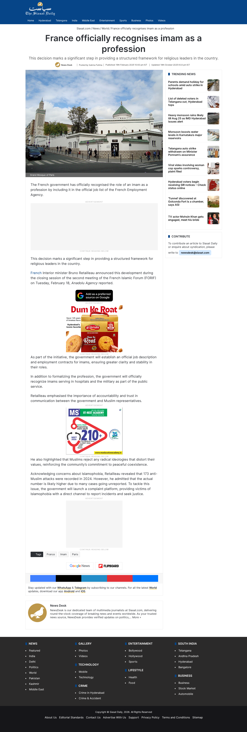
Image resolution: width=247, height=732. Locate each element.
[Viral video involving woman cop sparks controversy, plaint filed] (213, 168)
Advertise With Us (114, 717)
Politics (33, 667)
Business (136, 20)
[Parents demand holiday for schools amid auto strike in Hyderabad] (213, 85)
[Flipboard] (108, 566)
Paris (75, 554)
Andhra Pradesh (188, 656)
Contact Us (93, 717)
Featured (34, 650)
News (96, 28)
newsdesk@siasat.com (195, 252)
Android (69, 591)
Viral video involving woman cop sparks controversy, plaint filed (186, 168)
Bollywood (135, 650)
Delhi (32, 661)
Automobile (185, 694)
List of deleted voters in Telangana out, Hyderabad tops (185, 102)
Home (31, 20)
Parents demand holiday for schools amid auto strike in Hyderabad (186, 85)
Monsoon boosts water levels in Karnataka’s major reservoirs (185, 135)
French (36, 273)
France (51, 554)
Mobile (83, 671)
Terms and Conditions (176, 717)
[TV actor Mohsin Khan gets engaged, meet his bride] (213, 218)
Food (132, 682)
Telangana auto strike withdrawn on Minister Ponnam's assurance (182, 151)
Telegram (80, 587)
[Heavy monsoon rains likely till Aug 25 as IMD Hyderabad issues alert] (213, 118)
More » (136, 617)
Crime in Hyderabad (91, 692)
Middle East (88, 20)
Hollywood (135, 656)
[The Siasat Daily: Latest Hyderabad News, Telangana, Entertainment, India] (40, 8)
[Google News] (79, 566)
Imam (63, 554)
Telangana (61, 20)
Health (133, 677)
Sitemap (197, 717)
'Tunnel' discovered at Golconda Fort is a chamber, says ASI (186, 201)
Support (134, 717)
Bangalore (184, 667)
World (105, 28)
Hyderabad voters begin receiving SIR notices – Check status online (187, 185)
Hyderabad (45, 20)
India (74, 20)
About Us (51, 717)
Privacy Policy (150, 717)
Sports (123, 20)
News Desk (66, 65)
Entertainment (107, 20)
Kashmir (34, 683)
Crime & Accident (90, 698)
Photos (149, 20)
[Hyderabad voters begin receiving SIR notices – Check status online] (213, 185)
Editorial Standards (71, 717)
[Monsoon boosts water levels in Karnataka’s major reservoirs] (213, 135)
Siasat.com (83, 28)
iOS (83, 591)
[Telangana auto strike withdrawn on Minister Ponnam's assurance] (213, 152)
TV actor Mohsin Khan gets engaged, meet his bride (186, 218)
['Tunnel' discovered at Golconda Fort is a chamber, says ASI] (213, 202)
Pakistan (34, 678)
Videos (161, 20)
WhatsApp (64, 587)
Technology (86, 677)
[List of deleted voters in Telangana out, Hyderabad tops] (213, 102)
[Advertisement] (94, 226)
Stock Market (187, 688)
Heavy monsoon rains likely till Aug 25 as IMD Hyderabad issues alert (187, 118)
